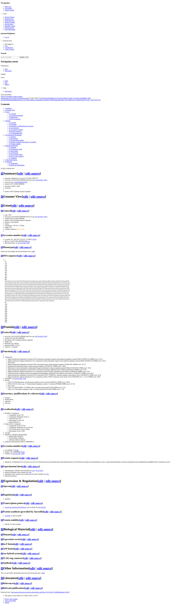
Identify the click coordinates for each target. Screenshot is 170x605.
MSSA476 (48, 100)
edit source (32, 173)
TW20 (82, 100)
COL (9, 98)
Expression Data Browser (15, 507)
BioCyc (27, 241)
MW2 (53, 100)
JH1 (5, 100)
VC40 (98, 100)
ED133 (78, 98)
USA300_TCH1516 (90, 100)
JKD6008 (12, 100)
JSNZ (42, 98)
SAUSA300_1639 (41, 180)
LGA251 (24, 100)
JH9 (7, 100)
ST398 (69, 100)
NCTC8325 (18, 98)
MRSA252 (34, 100)
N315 (13, 98)
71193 (69, 98)
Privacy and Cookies (11, 599)
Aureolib (7, 516)
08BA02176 (54, 98)
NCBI (34, 239)
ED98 (83, 98)
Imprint (7, 602)
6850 (65, 98)
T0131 (73, 100)
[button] (1, 13)
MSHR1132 (41, 100)
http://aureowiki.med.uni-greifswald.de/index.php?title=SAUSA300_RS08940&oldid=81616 (40, 592)
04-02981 (47, 98)
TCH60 (77, 100)
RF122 (64, 100)
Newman (25, 98)
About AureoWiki (10, 601)
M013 (29, 100)
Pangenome (4, 98)
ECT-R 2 (73, 98)
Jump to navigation (7, 96)
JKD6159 (18, 100)
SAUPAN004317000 (20, 182)
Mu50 (60, 100)
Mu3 (56, 100)
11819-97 (61, 98)
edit (20, 173)
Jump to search (17, 96)
